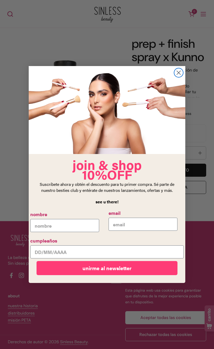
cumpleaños (43, 240)
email (115, 213)
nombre (38, 214)
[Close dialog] (178, 72)
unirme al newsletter (107, 268)
